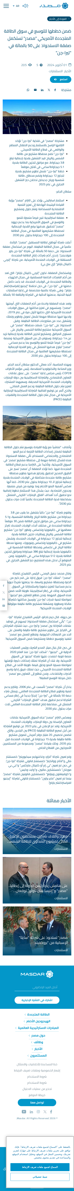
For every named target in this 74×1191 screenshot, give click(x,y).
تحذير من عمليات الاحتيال (37, 1088)
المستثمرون (38, 1055)
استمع (63, 79)
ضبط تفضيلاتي (40, 1176)
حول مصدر (38, 1035)
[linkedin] (31, 1112)
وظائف (38, 1042)
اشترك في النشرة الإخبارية (37, 1000)
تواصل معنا (37, 1102)
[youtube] (24, 1112)
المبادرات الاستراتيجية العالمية (38, 1028)
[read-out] (25, 6)
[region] (40, 1162)
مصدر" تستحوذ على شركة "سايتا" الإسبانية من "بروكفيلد (43, 940)
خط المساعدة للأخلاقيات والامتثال (37, 1064)
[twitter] (45, 1112)
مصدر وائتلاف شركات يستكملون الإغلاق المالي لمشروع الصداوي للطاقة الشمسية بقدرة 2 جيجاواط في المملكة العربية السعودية (37, 839)
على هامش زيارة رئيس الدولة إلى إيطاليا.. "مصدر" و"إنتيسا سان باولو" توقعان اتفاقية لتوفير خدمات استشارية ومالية (38, 888)
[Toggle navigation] (6, 6)
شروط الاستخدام (37, 1076)
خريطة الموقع (37, 1095)
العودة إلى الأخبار (58, 18)
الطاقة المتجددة (38, 1014)
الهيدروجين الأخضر (38, 1021)
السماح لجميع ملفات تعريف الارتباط (40, 1167)
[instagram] (38, 1112)
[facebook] (51, 1112)
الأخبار (38, 1049)
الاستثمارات (61, 848)
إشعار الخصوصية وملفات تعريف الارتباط (37, 1070)
